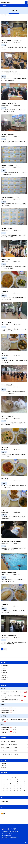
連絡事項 (4, 675)
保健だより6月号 (9, 729)
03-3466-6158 (7, 833)
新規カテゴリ (5, 677)
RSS (4, 813)
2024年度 (3, 767)
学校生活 (4, 679)
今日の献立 (4, 672)
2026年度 (3, 763)
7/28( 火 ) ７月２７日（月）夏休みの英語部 (9, 751)
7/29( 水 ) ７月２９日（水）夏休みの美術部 (9, 744)
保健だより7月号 (9, 727)
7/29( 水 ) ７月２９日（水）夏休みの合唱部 (9, 747)
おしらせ (4, 668)
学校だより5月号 (7, 712)
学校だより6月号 (9, 710)
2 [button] (4, 649)
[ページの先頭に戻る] (26, 842)
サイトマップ (5, 839)
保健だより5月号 (9, 732)
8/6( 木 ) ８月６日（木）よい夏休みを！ (8, 741)
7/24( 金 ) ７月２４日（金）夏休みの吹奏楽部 (9, 754)
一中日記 (4, 670)
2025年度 (3, 765)
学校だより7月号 (9, 708)
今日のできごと (5, 665)
